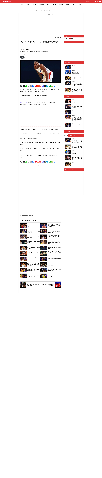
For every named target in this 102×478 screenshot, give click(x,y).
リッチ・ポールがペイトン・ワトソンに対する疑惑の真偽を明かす (77, 84)
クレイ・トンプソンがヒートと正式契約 (77, 152)
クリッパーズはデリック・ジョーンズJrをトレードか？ (77, 67)
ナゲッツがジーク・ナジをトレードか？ (77, 78)
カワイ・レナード (25, 215)
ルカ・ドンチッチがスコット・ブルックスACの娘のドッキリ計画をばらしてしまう (54, 242)
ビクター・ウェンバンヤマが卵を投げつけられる (33, 248)
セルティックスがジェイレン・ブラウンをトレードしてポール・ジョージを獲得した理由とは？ (77, 119)
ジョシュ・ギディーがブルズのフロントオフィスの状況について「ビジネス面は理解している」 (54, 225)
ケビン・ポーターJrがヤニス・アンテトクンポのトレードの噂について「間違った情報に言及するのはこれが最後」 (54, 253)
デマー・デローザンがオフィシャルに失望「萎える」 (33, 237)
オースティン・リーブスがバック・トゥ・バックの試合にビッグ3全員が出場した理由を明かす (54, 231)
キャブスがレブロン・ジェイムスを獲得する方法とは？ (54, 270)
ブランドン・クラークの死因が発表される (77, 101)
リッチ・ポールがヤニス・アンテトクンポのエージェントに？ (54, 264)
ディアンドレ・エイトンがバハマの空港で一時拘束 (54, 276)
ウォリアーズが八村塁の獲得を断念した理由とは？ (77, 112)
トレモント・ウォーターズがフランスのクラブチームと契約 (77, 158)
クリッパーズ (31, 215)
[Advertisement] (51, 23)
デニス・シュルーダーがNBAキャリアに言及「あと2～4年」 (77, 147)
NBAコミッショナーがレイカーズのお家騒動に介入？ (77, 73)
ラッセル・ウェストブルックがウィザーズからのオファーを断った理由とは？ (77, 126)
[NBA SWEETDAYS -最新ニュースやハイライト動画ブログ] (7, 1)
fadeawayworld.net (24, 102)
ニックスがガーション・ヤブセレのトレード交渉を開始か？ (33, 253)
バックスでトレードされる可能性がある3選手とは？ (33, 242)
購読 (22, 57)
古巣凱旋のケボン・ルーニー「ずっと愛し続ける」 (54, 248)
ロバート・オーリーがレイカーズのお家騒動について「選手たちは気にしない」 (77, 90)
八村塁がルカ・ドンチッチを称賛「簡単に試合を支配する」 (33, 270)
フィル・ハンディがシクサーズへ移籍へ (77, 107)
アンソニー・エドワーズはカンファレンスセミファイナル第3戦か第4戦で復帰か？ (33, 259)
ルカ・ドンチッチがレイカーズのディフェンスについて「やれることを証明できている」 (33, 231)
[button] (100, 1)
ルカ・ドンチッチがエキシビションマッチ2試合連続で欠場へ (33, 276)
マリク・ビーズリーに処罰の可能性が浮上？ (33, 225)
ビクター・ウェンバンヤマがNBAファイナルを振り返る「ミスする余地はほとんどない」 (33, 264)
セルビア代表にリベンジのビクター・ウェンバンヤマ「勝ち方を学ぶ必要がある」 (77, 141)
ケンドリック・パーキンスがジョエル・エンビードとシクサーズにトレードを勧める (54, 236)
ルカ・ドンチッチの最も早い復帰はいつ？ (54, 259)
